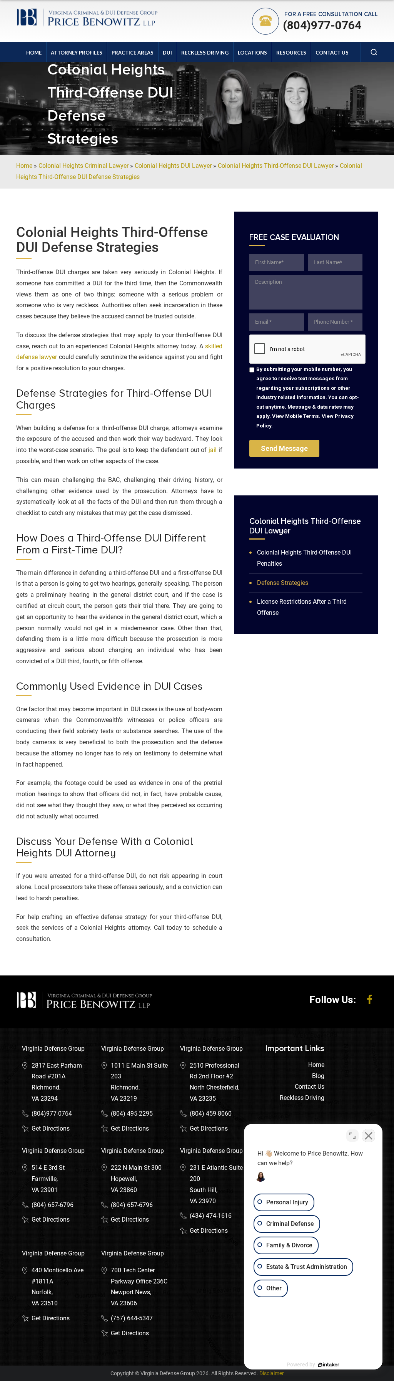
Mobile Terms (302, 416)
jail (213, 450)
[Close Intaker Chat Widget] (368, 1135)
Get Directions (51, 1128)
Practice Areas (133, 53)
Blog (318, 1076)
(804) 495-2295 (132, 1113)
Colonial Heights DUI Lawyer (173, 165)
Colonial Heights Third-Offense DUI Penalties (304, 558)
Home (34, 53)
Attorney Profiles (76, 53)
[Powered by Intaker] (328, 1365)
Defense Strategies (282, 582)
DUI (167, 53)
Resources (291, 53)
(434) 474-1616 (211, 1215)
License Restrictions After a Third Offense (302, 607)
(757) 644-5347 (132, 1318)
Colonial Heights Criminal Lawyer (83, 165)
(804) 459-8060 (211, 1113)
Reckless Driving (205, 53)
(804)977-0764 (322, 25)
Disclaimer (271, 1373)
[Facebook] (369, 999)
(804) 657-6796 (52, 1205)
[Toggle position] (352, 1135)
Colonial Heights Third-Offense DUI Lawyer (276, 165)
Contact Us (332, 53)
